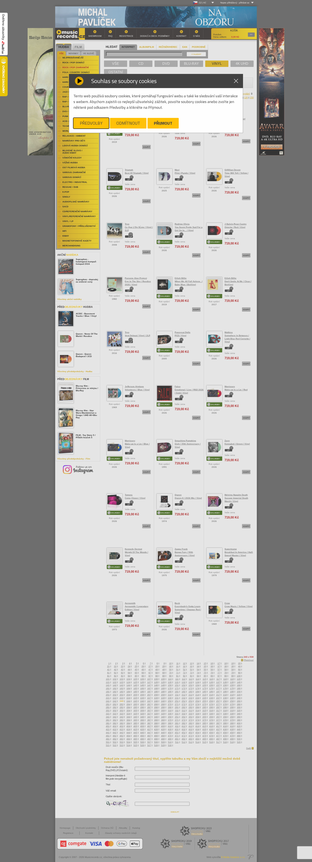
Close (236, 81)
